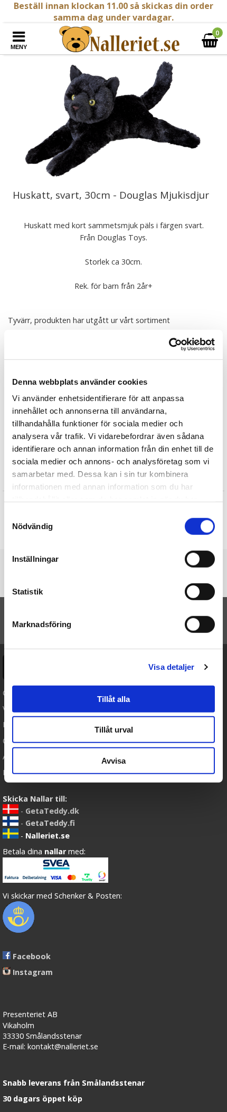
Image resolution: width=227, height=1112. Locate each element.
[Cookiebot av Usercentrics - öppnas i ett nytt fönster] (168, 345)
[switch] (200, 558)
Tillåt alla (113, 698)
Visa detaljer (171, 666)
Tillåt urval (113, 729)
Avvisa (113, 760)
